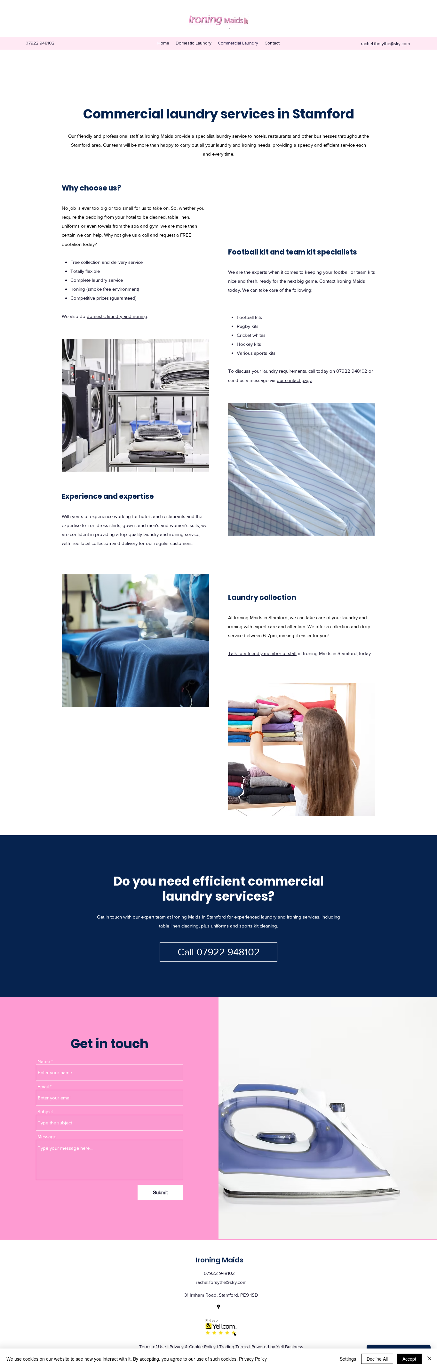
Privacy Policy (253, 1359)
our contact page (294, 380)
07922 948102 (351, 371)
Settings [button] (348, 1359)
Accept (409, 1359)
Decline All (377, 1359)
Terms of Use (152, 1346)
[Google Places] (218, 1307)
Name (43, 1061)
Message (46, 1136)
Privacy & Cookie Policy (193, 1346)
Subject (45, 1111)
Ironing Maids (219, 1260)
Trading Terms (233, 1346)
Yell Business (289, 1346)
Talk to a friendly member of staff (262, 653)
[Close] (429, 1359)
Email (43, 1086)
